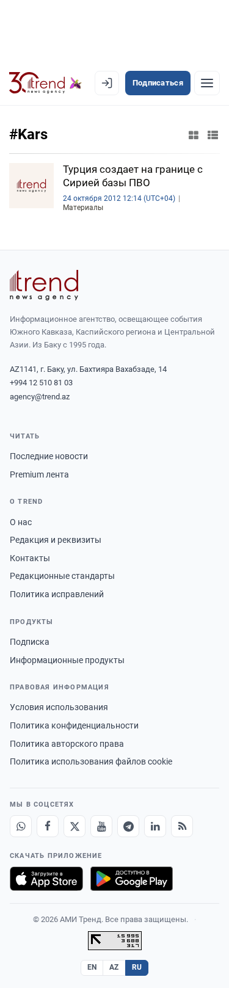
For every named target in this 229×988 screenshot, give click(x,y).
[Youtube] (101, 826)
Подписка (29, 642)
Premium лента (39, 474)
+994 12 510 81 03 (41, 382)
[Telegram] (128, 826)
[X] (74, 826)
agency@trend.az (40, 396)
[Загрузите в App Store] (46, 878)
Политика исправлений (57, 594)
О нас (21, 522)
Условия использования (59, 707)
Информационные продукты (67, 660)
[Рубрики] (207, 83)
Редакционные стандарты (62, 576)
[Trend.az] (45, 83)
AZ (114, 967)
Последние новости (49, 456)
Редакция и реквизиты (55, 540)
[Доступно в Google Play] (131, 878)
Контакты (30, 558)
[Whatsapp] (21, 826)
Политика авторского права (67, 744)
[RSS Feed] (182, 826)
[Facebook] (48, 826)
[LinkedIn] (155, 826)
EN (92, 967)
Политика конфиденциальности (74, 725)
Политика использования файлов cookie (91, 761)
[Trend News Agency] (44, 285)
